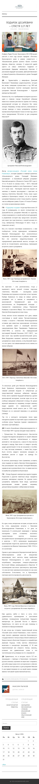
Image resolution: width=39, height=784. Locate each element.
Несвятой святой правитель (12, 706)
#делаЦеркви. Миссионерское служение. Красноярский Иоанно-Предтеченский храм (26, 711)
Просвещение (23, 679)
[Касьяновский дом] (19, 6)
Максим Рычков (23, 29)
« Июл (4, 764)
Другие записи (18, 689)
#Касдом (7, 679)
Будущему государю (13, 207)
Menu (4, 14)
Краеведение (15, 679)
